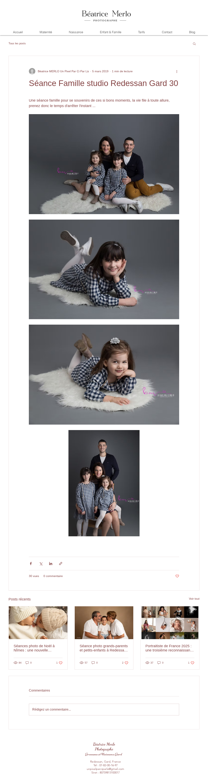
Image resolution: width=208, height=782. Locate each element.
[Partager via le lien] (61, 563)
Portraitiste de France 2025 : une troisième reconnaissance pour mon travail (169, 648)
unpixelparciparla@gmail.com (105, 769)
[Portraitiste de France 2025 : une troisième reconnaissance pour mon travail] (170, 622)
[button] (194, 43)
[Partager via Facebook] (31, 563)
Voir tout (194, 598)
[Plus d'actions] (176, 71)
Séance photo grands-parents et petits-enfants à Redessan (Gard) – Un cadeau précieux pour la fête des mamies (104, 648)
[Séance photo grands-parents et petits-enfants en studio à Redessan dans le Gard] (104, 622)
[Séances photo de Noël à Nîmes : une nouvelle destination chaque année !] (38, 622)
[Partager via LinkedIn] (51, 563)
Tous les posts (17, 43)
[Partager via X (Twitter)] (41, 563)
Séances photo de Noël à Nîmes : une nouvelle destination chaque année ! (35, 648)
